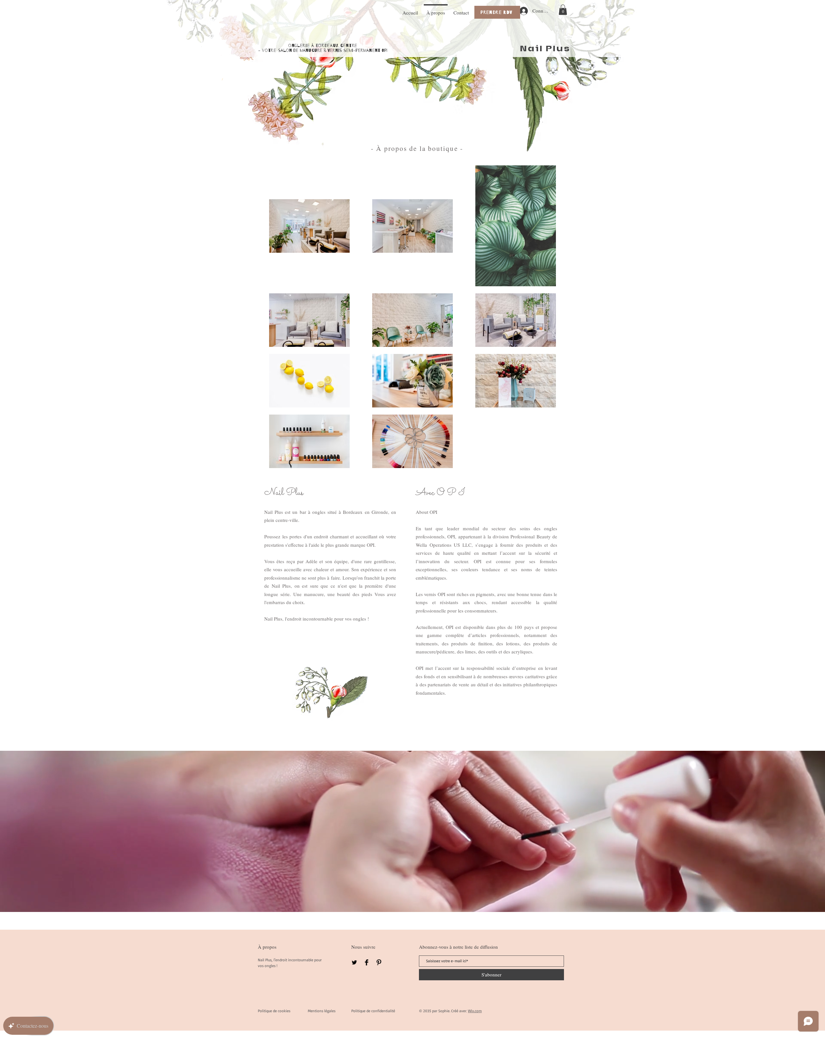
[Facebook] (367, 962)
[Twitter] (354, 962)
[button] (562, 10)
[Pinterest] (379, 962)
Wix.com (475, 1010)
